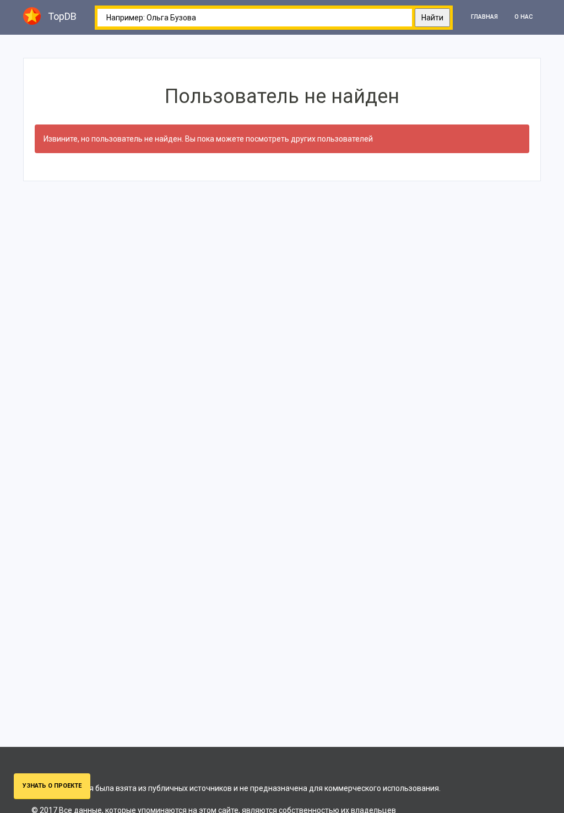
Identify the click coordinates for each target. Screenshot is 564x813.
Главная (484, 16)
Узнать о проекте (52, 785)
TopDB (62, 16)
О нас (523, 16)
